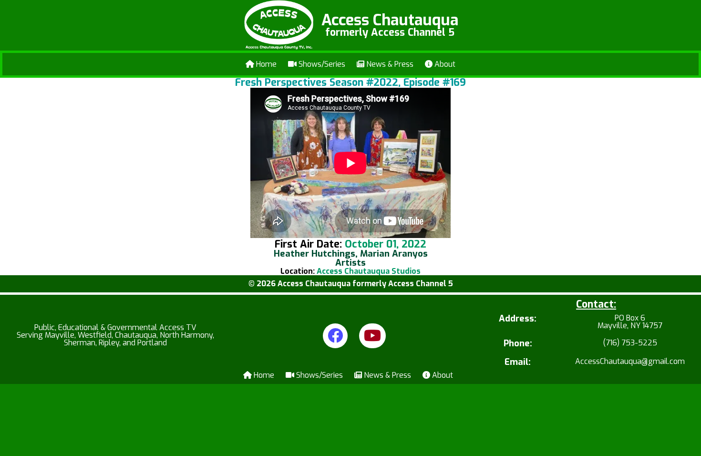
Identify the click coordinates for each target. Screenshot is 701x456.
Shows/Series (321, 64)
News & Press (388, 64)
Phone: (518, 343)
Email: (518, 362)
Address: (517, 319)
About (444, 64)
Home (265, 64)
